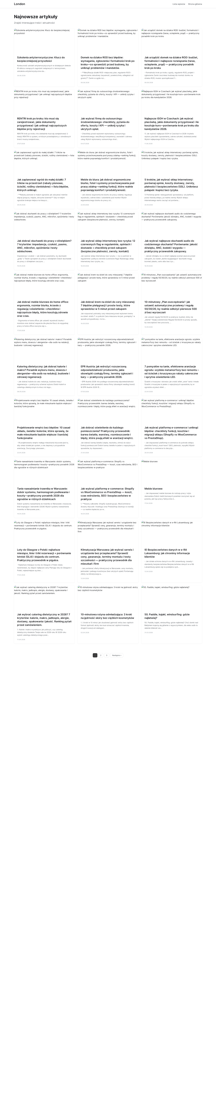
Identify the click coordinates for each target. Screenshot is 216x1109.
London (19, 4)
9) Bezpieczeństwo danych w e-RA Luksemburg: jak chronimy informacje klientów (167, 553)
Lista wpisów (179, 4)
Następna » (116, 655)
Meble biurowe (153, 488)
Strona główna (195, 4)
